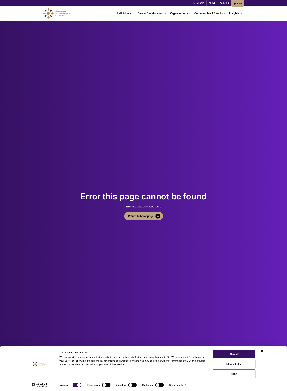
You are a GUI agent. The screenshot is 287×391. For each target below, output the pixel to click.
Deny (234, 373)
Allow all (234, 354)
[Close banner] (262, 351)
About (212, 2)
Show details (176, 385)
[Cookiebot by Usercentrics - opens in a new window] (40, 385)
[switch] (106, 385)
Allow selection (234, 364)
